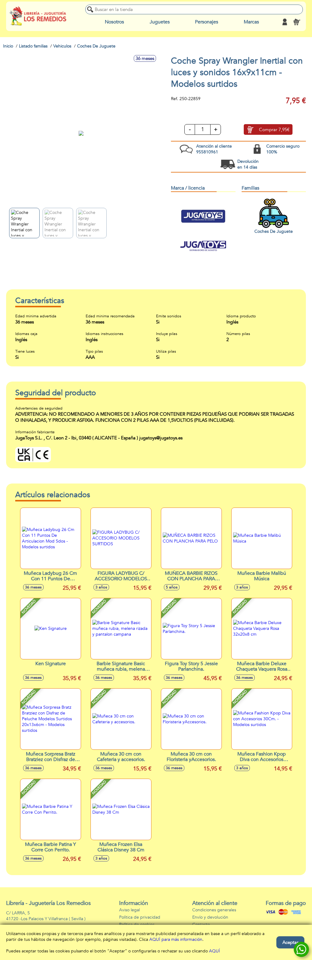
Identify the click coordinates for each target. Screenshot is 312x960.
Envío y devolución (210, 917)
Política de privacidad (139, 917)
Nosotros (114, 22)
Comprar (274, 130)
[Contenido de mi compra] (297, 22)
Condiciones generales (214, 910)
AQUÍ (214, 951)
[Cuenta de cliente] (284, 22)
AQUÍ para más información (175, 939)
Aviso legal (129, 910)
